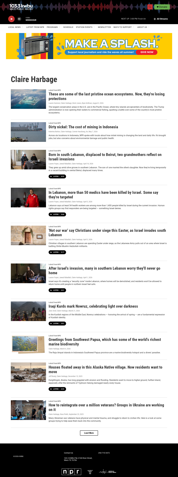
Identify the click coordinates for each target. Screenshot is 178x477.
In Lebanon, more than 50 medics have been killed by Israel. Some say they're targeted (103, 194)
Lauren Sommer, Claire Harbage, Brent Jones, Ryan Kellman (70, 103)
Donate (163, 6)
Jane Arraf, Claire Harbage (58, 311)
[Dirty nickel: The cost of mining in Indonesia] (28, 132)
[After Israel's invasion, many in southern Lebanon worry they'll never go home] (28, 273)
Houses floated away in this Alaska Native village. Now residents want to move (105, 369)
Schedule (68, 27)
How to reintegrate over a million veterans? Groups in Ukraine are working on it (106, 407)
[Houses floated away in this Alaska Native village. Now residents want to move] (28, 372)
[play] (11, 18)
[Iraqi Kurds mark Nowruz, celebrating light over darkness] (28, 311)
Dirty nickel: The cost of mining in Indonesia (83, 127)
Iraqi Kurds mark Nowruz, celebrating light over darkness (93, 306)
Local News (14, 27)
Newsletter (104, 27)
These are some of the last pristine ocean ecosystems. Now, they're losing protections (107, 96)
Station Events (84, 27)
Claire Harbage (54, 349)
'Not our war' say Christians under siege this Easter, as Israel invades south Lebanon (107, 232)
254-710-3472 (104, 453)
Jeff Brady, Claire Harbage (58, 376)
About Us (142, 27)
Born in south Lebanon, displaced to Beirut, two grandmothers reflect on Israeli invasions (105, 156)
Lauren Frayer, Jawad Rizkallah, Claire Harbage (65, 164)
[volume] (19, 19)
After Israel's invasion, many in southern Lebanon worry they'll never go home (104, 270)
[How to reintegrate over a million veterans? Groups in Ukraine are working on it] (28, 410)
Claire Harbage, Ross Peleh (58, 414)
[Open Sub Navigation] (23, 27)
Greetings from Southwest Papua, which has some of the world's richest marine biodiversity (105, 341)
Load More (89, 433)
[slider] (23, 18)
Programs (52, 27)
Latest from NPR (35, 27)
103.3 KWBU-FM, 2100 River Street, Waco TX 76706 (78, 459)
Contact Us (68, 453)
